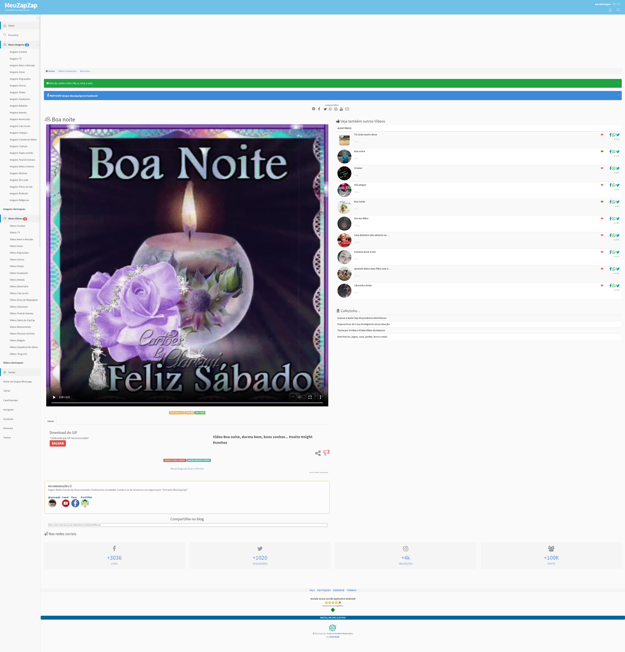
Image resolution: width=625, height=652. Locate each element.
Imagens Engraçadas (20, 78)
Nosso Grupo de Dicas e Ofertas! (187, 468)
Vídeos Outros (17, 259)
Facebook (8, 419)
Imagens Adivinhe (19, 105)
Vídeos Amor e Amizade (21, 239)
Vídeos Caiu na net (19, 293)
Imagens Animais (18, 112)
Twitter (7, 437)
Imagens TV (16, 58)
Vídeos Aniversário (19, 286)
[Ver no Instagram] (336, 109)
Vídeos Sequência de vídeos (24, 347)
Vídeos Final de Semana (21, 313)
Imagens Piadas (18, 92)
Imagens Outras (18, 85)
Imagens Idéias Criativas (22, 166)
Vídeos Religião (17, 340)
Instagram (8, 409)
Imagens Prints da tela (21, 186)
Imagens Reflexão (19, 193)
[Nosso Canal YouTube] (342, 109)
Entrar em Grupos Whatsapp (17, 381)
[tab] (51, 421)
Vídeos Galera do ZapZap (22, 320)
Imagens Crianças (19, 146)
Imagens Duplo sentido (21, 152)
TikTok (6, 390)
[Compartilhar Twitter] (326, 109)
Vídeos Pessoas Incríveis (22, 333)
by (332, 636)
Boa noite (85, 71)
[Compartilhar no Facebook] (320, 109)
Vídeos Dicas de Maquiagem (24, 299)
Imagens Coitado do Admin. (23, 139)
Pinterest (8, 428)
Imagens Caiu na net (20, 126)
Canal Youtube (10, 400)
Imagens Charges (18, 132)
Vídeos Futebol (17, 225)
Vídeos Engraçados (19, 252)
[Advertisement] (333, 41)
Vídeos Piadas (17, 266)
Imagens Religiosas (19, 200)
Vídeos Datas (16, 246)
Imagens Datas (17, 72)
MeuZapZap (320, 633)
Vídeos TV (15, 232)
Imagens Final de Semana (22, 159)
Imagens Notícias (18, 173)
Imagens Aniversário (20, 119)
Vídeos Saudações (19, 273)
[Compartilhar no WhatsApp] (331, 109)
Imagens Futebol (18, 51)
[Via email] (347, 109)
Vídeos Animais (17, 279)
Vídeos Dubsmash (19, 306)
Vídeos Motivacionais (20, 326)
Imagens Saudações (20, 99)
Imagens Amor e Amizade (22, 65)
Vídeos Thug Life (18, 353)
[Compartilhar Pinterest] (313, 109)
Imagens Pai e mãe (19, 179)
